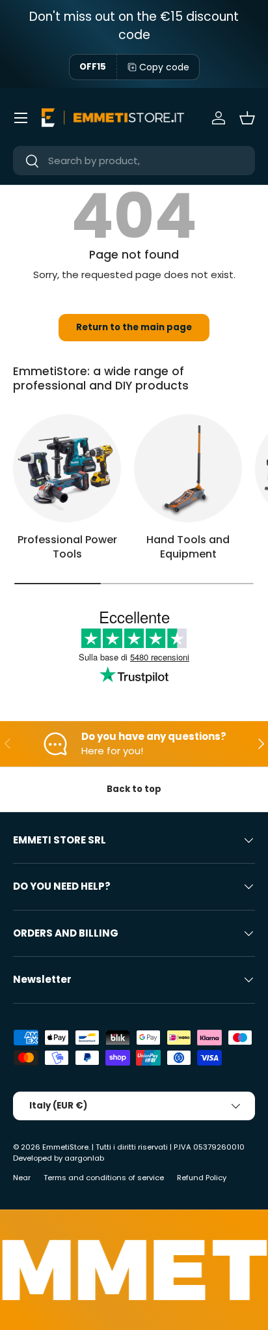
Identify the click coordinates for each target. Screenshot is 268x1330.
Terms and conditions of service (104, 1177)
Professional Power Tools (67, 546)
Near (22, 1177)
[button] (247, 118)
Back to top (134, 789)
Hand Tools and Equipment (188, 546)
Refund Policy (201, 1177)
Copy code (164, 67)
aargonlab (84, 1158)
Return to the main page (134, 327)
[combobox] (134, 160)
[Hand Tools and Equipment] (188, 468)
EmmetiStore (65, 1147)
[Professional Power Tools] (67, 468)
